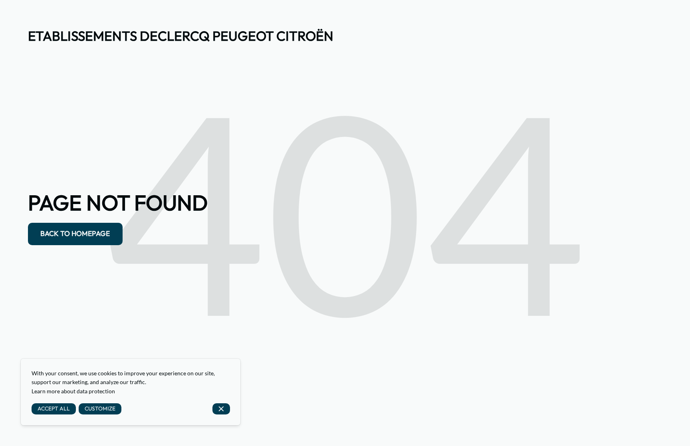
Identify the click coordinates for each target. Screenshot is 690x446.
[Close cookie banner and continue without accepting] (221, 409)
